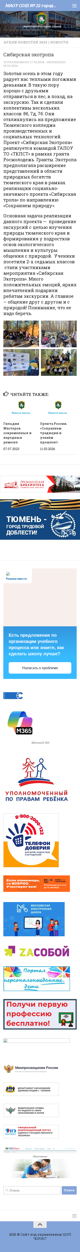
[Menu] (74, 5)
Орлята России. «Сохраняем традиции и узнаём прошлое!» (53, 433)
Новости (59, 42)
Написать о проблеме (40, 668)
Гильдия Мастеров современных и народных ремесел (17, 433)
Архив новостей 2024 (25, 42)
